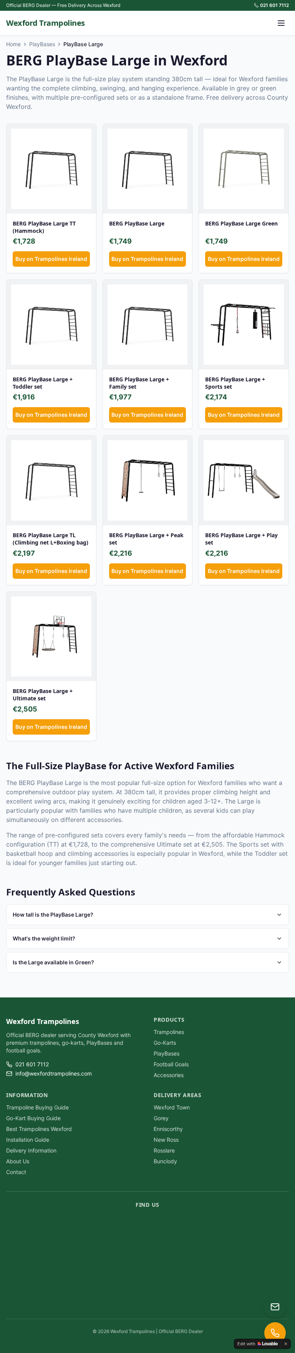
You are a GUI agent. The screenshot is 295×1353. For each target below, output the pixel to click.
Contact (16, 1172)
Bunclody (165, 1161)
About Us (17, 1161)
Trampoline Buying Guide (37, 1107)
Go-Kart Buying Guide (33, 1118)
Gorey (161, 1118)
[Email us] (275, 1307)
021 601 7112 (274, 5)
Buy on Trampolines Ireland (51, 259)
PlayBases (42, 44)
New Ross (166, 1139)
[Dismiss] (285, 1343)
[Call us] (275, 1333)
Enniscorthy (168, 1129)
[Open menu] (281, 23)
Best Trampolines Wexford (39, 1129)
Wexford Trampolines (45, 23)
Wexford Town (172, 1107)
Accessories (169, 1075)
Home (13, 44)
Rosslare (164, 1150)
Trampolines (169, 1032)
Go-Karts (165, 1042)
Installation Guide (27, 1139)
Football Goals (171, 1064)
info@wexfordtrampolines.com (53, 1073)
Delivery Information (31, 1150)
